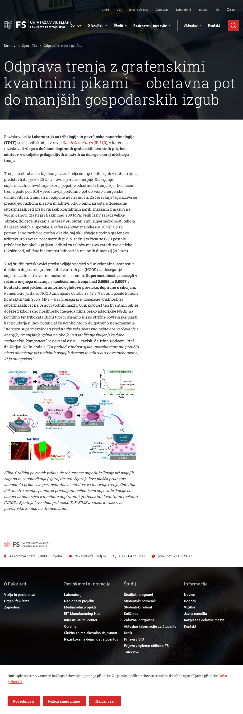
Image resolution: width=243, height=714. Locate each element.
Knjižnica (131, 614)
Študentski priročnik (140, 601)
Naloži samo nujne (64, 701)
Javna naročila (195, 614)
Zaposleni (162, 9)
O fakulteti (95, 25)
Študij (118, 25)
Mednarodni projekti (80, 607)
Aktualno (191, 25)
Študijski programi (138, 595)
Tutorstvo (131, 652)
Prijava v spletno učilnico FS (146, 646)
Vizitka (189, 607)
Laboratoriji (183, 9)
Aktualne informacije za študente (150, 626)
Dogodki (190, 601)
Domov (75, 25)
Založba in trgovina (139, 620)
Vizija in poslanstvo (19, 595)
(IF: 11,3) (85, 142)
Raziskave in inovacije (150, 25)
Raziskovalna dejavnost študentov (91, 639)
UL (217, 9)
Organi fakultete (16, 601)
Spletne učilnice (138, 9)
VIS (119, 9)
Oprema (70, 626)
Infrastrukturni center (80, 620)
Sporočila (29, 45)
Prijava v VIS (134, 639)
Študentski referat (138, 607)
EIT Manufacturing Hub (82, 614)
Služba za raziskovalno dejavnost (90, 633)
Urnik (128, 633)
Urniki (105, 9)
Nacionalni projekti (79, 601)
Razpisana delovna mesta (204, 620)
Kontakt (214, 25)
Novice (189, 595)
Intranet (203, 9)
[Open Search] (233, 25)
